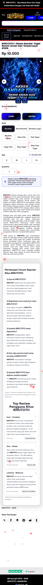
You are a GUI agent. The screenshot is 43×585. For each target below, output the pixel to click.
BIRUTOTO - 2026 (9, 508)
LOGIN (30, 18)
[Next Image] (39, 81)
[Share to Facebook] (11, 520)
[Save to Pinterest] (23, 520)
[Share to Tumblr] (36, 520)
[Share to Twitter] (4, 520)
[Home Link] (15, 15)
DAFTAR (31, 116)
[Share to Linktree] (17, 520)
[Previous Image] (4, 81)
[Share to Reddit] (30, 520)
